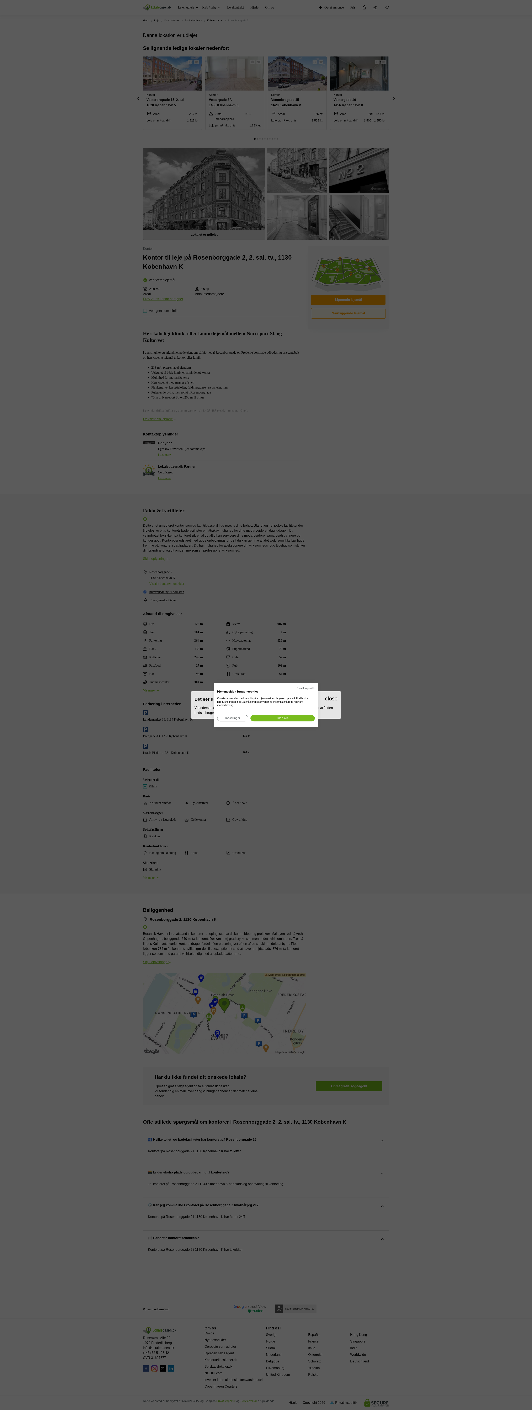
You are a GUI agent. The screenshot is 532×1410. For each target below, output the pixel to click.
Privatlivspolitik (305, 688)
